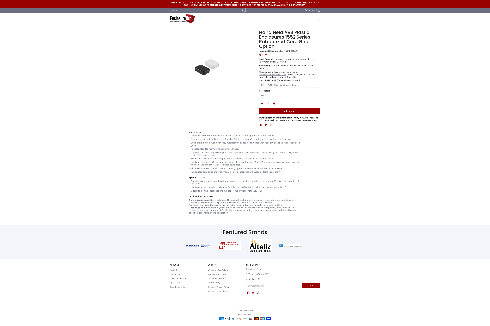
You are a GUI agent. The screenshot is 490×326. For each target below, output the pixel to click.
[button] (261, 125)
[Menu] (318, 19)
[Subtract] (262, 103)
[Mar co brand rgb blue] (199, 246)
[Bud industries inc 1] (291, 245)
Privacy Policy (214, 283)
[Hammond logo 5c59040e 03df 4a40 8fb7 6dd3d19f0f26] (230, 245)
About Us (174, 270)
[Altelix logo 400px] (260, 245)
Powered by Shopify (245, 314)
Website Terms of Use (218, 291)
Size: (279, 80)
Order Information (178, 287)
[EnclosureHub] (182, 19)
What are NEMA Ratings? (219, 270)
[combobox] (205, 10)
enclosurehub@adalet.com (272, 74)
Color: (264, 91)
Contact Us (175, 274)
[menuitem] (309, 10)
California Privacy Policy (218, 287)
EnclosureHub (242, 311)
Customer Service (178, 278)
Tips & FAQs (175, 283)
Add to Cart (289, 111)
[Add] (274, 103)
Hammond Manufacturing (271, 51)
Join (311, 285)
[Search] (243, 10)
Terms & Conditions (217, 274)
